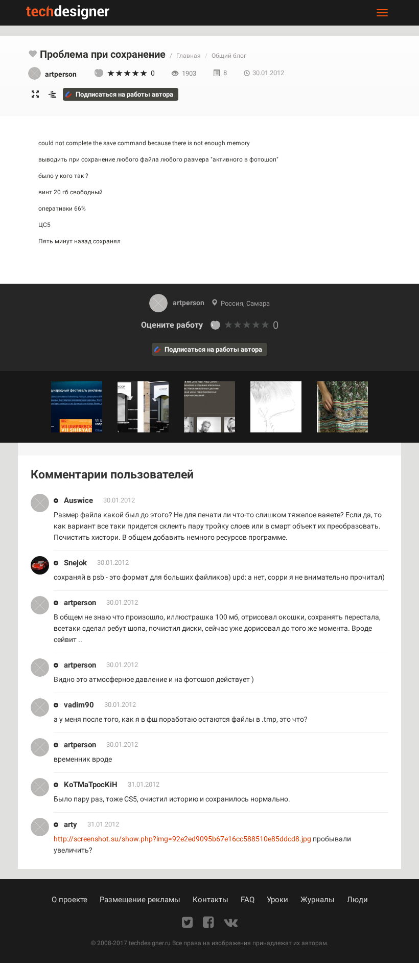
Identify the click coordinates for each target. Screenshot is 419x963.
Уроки (277, 899)
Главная (188, 55)
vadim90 (79, 704)
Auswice (78, 500)
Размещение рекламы (140, 899)
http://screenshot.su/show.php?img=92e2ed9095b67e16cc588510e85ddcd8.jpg (182, 839)
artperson (188, 303)
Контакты (210, 899)
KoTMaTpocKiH (91, 784)
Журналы (317, 899)
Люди (357, 899)
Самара (258, 303)
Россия (232, 303)
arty (70, 824)
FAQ (247, 899)
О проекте (69, 899)
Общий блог (229, 55)
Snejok (75, 562)
